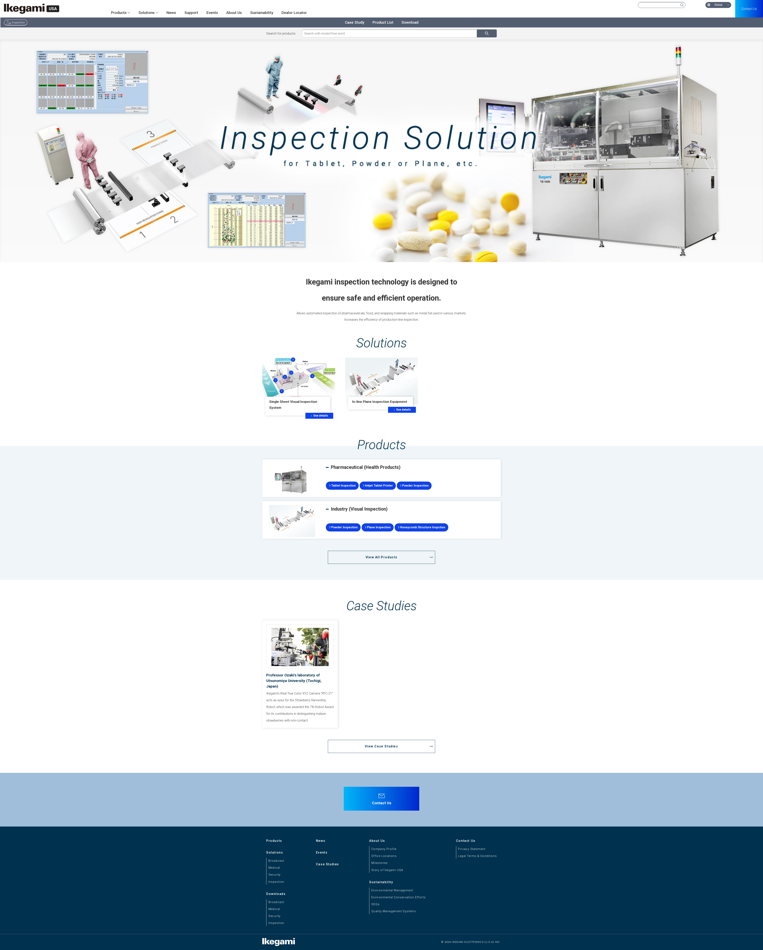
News (171, 12)
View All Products (381, 557)
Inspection (18, 22)
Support (191, 12)
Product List (383, 22)
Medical (274, 867)
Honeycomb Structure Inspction (422, 527)
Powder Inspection (415, 485)
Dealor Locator (294, 12)
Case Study (354, 22)
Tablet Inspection (343, 485)
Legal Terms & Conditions (477, 856)
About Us (234, 12)
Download (410, 22)
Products (274, 841)
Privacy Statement (471, 849)
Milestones (379, 863)
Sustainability (261, 12)
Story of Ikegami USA (387, 870)
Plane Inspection (379, 527)
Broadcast (276, 860)
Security (274, 874)
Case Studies (327, 864)
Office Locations (384, 856)
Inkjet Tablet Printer (379, 485)
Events (212, 12)
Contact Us (749, 9)
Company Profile (384, 849)
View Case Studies (381, 746)
